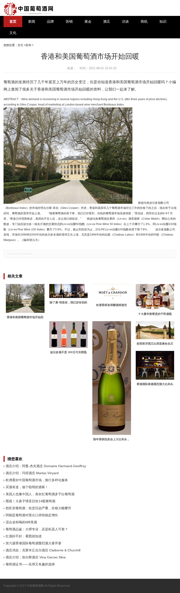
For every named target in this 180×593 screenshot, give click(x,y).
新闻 (31, 21)
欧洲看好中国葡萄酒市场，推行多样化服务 (37, 480)
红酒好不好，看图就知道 (24, 536)
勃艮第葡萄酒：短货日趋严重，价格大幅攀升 (38, 508)
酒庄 (106, 21)
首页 (12, 21)
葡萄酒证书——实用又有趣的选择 (30, 564)
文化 (12, 33)
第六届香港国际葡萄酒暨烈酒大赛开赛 (33, 543)
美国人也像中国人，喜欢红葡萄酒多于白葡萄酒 (40, 494)
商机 (144, 21)
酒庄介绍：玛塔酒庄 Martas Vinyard (32, 473)
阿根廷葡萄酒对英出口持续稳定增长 (32, 515)
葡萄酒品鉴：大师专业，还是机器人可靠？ (37, 529)
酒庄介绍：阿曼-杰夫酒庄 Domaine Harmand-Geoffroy (46, 466)
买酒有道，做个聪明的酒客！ (27, 487)
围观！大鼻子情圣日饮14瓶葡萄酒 (30, 501)
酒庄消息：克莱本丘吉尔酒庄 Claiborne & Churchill (43, 550)
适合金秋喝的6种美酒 (21, 522)
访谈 (125, 21)
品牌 (50, 21)
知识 (162, 21)
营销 (69, 21)
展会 (87, 21)
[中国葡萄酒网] (29, 9)
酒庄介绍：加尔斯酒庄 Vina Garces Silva (36, 557)
